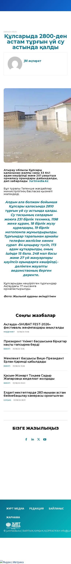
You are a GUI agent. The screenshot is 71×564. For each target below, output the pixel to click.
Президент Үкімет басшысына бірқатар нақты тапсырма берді (35, 343)
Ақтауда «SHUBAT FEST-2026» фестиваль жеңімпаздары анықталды (34, 326)
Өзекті (7, 349)
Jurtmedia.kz (38, 181)
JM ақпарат (32, 61)
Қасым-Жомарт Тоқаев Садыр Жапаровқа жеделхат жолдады (29, 377)
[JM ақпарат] (15, 64)
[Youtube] (45, 439)
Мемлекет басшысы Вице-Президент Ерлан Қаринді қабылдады (34, 360)
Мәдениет (9, 332)
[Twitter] (38, 439)
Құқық (7, 400)
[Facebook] (26, 439)
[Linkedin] (32, 439)
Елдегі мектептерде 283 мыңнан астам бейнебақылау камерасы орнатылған (35, 394)
